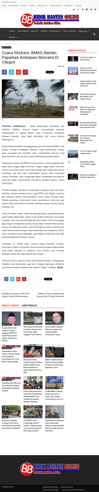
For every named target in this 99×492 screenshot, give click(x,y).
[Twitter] (87, 9)
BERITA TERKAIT (10, 305)
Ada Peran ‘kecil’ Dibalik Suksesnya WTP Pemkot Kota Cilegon (88, 70)
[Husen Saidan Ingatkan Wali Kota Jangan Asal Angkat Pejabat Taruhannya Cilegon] (54, 318)
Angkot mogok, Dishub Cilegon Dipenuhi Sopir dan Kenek (88, 83)
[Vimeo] (91, 9)
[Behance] (74, 9)
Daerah (78, 5)
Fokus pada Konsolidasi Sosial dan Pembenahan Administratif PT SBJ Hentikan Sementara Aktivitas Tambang (32, 396)
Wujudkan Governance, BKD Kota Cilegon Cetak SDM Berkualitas (16, 295)
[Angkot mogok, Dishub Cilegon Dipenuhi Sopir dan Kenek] (73, 84)
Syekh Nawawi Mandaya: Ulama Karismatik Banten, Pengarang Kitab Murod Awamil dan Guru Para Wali (54, 425)
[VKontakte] (95, 9)
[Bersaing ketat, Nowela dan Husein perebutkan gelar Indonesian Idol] (73, 124)
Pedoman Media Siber (51, 490)
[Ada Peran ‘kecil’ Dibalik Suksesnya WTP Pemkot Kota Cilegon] (73, 71)
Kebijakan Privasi (67, 487)
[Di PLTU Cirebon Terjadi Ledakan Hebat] (73, 154)
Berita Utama (6, 47)
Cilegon (5, 417)
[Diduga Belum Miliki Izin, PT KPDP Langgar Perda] (73, 164)
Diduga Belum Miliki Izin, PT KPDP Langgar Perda (88, 164)
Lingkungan (68, 5)
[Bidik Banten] (49, 19)
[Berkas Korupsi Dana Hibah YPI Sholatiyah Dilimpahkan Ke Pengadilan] (73, 108)
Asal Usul (24, 5)
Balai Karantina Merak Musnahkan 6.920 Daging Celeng (88, 96)
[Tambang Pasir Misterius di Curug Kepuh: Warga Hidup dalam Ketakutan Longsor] (11, 378)
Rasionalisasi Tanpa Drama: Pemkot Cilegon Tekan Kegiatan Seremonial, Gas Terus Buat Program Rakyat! (11, 356)
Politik (4, 5)
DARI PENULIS (29, 305)
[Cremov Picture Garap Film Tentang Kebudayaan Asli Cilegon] (73, 139)
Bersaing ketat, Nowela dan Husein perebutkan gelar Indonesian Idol (88, 125)
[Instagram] (82, 9)
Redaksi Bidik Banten (50, 487)
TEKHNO (32, 5)
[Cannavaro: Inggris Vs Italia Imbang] (73, 58)
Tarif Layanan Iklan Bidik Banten (73, 490)
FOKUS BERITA (13, 5)
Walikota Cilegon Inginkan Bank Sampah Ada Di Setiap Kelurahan (50, 295)
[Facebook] (78, 9)
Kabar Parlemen (56, 5)
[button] (94, 34)
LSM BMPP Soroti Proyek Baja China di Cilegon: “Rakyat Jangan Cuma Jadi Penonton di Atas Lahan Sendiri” (32, 425)
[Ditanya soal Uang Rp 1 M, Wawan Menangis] (73, 177)
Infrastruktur (42, 5)
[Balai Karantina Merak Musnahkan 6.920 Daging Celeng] (73, 96)
